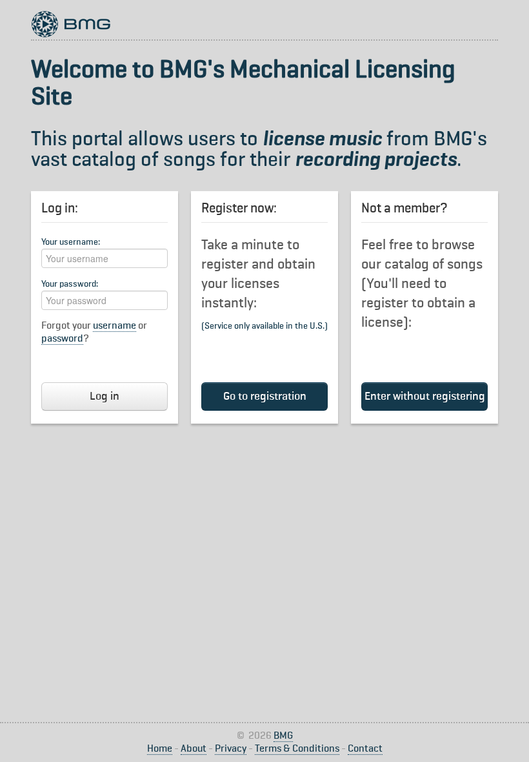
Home (159, 749)
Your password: (69, 284)
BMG (283, 736)
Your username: (70, 242)
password (62, 339)
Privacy (230, 749)
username (114, 326)
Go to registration (264, 396)
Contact (365, 749)
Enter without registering (424, 396)
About (193, 749)
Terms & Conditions (297, 749)
